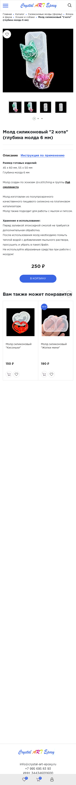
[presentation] (61, 294)
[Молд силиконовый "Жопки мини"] (55, 322)
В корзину (38, 278)
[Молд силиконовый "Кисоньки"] (20, 322)
